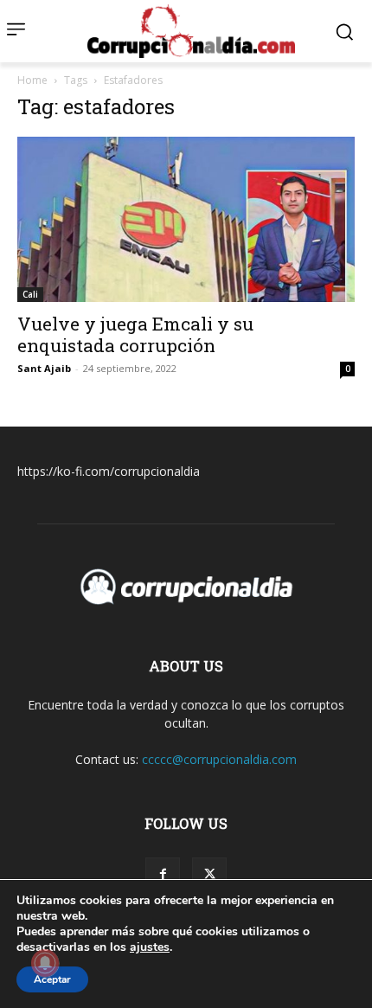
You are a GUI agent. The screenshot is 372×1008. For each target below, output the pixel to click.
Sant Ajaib (44, 368)
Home (32, 80)
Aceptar (52, 979)
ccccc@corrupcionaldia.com (219, 759)
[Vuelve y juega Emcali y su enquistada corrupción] (186, 219)
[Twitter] (209, 874)
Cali (30, 294)
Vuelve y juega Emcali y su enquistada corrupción (135, 334)
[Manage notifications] (45, 963)
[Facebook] (162, 874)
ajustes (150, 947)
